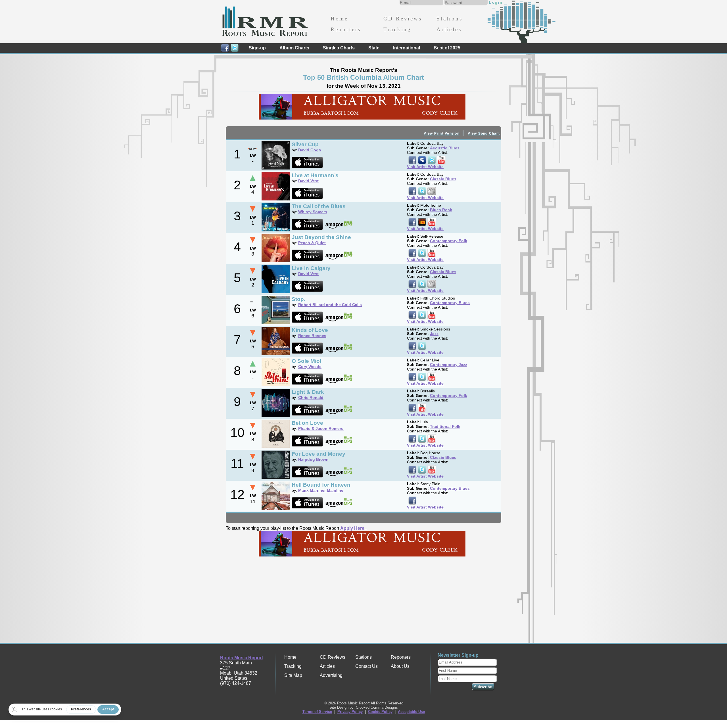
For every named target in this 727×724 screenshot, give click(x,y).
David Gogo (309, 150)
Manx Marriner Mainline (320, 490)
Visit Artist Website (425, 166)
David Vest (308, 181)
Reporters (346, 29)
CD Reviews (402, 19)
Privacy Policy (350, 712)
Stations (449, 19)
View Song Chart (484, 133)
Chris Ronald (310, 397)
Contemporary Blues (450, 302)
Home (339, 19)
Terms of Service (317, 712)
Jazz (434, 333)
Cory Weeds (309, 366)
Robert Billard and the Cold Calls (330, 304)
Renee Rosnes (312, 335)
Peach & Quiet (312, 242)
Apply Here (352, 528)
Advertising (331, 675)
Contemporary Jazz (448, 364)
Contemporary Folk (448, 240)
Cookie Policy (380, 712)
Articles (449, 29)
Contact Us (366, 666)
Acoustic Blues (444, 148)
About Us (400, 666)
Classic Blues (443, 179)
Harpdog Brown (313, 459)
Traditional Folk (445, 426)
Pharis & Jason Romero (321, 428)
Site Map (293, 675)
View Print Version (441, 133)
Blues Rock (441, 210)
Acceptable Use (411, 712)
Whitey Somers (312, 212)
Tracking (397, 29)
